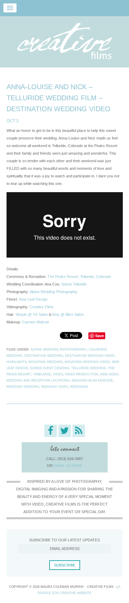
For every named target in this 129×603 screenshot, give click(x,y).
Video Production (81, 374)
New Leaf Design (33, 299)
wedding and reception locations (38, 380)
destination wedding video (90, 355)
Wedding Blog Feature (92, 380)
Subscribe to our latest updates (64, 540)
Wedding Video (54, 386)
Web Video (109, 374)
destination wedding (43, 355)
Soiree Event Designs (49, 368)
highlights (16, 362)
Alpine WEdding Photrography (59, 349)
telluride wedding (88, 368)
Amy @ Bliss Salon (68, 314)
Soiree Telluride (74, 284)
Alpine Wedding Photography (53, 292)
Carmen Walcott (35, 322)
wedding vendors (23, 386)
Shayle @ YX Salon (31, 314)
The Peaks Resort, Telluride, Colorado (79, 276)
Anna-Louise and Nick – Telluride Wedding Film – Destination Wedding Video (58, 98)
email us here (68, 466)
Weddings (79, 386)
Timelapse (42, 374)
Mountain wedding (46, 362)
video (58, 374)
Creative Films (64, 41)
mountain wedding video (87, 362)
